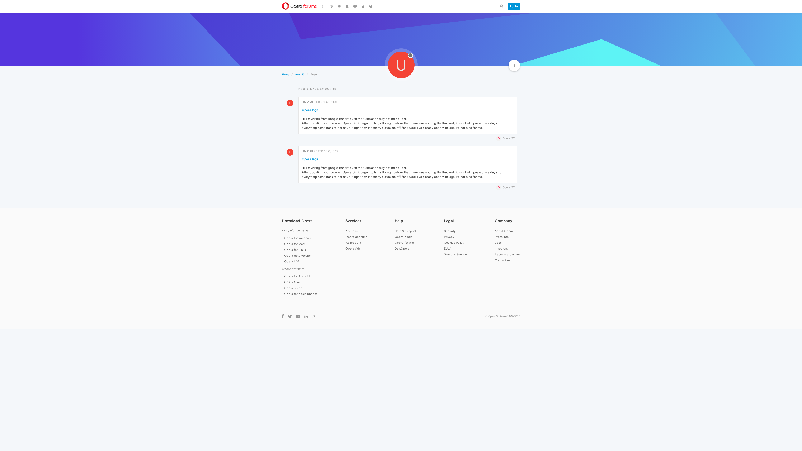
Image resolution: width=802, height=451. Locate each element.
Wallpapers (353, 242)
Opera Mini (292, 282)
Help (399, 221)
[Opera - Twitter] (290, 316)
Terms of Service (455, 254)
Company (503, 221)
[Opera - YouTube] (298, 316)
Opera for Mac (294, 244)
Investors (501, 248)
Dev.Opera (402, 248)
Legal (449, 221)
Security (450, 231)
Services (353, 221)
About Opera (504, 231)
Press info (502, 236)
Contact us (502, 260)
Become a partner (507, 254)
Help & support (405, 231)
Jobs (498, 242)
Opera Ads (353, 248)
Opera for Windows (297, 238)
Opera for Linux (295, 249)
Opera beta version (297, 255)
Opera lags (310, 110)
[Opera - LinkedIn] (306, 316)
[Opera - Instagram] (313, 316)
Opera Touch (293, 288)
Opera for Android (297, 276)
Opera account (356, 236)
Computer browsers (295, 230)
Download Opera (297, 221)
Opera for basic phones (301, 293)
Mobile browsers (293, 269)
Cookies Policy (454, 242)
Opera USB (292, 261)
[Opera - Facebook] (283, 316)
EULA (447, 248)
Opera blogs (403, 236)
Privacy (449, 236)
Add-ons (351, 231)
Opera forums (404, 242)
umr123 (307, 102)
